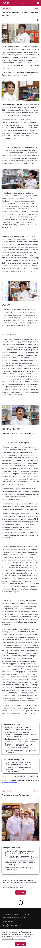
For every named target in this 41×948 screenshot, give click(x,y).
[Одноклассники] (20, 925)
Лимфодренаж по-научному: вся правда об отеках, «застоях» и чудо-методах (21, 740)
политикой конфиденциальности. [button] (13, 939)
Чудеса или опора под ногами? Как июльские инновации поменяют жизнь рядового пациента (20, 734)
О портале (7, 914)
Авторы (26, 914)
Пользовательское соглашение (14, 917)
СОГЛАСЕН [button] (20, 944)
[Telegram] (3, 925)
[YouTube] (16, 925)
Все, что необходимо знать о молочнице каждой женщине (18, 764)
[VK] (12, 925)
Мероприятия (8, 921)
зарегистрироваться (9, 782)
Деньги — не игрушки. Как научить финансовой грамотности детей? (18, 728)
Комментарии (34, 776)
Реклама (17, 914)
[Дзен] (7, 925)
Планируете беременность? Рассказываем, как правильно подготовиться (18, 769)
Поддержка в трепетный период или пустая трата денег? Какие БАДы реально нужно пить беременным (19, 746)
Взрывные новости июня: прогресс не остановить (20, 752)
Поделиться (21, 776)
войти (33, 780)
